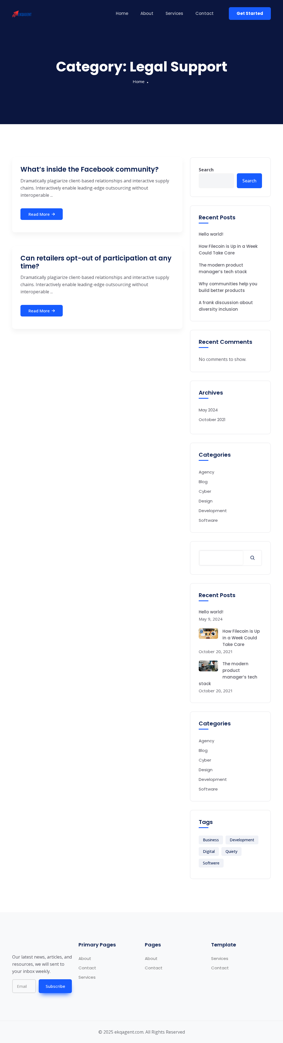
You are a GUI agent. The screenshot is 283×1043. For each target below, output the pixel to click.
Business (211, 839)
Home (122, 13)
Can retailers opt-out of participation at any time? (96, 262)
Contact (204, 13)
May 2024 (208, 410)
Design (206, 501)
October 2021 (212, 419)
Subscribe (55, 986)
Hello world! (211, 234)
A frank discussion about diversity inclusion (226, 306)
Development (213, 510)
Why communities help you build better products (228, 287)
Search (206, 170)
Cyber (205, 491)
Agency (206, 472)
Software (208, 520)
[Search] (252, 557)
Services (174, 13)
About (146, 13)
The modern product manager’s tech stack (223, 268)
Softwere (211, 863)
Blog (203, 482)
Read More (39, 214)
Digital (209, 851)
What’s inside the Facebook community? (89, 169)
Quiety (231, 851)
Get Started (250, 13)
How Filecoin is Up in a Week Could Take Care (228, 249)
